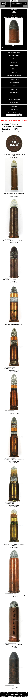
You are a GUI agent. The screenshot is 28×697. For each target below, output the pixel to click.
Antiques (14, 89)
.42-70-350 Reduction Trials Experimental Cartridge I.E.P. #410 (14, 370)
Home (3, 3)
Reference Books (14, 92)
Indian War (14, 72)
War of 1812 (14, 65)
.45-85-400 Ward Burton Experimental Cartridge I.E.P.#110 (14, 505)
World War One (14, 79)
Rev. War (14, 62)
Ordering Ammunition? (16, 3)
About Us (14, 106)
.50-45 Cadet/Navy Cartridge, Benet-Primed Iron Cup (14, 688)
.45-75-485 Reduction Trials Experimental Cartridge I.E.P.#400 (14, 461)
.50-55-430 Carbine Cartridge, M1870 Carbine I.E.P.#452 (14, 646)
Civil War (14, 69)
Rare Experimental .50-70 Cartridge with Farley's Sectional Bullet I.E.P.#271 (14, 195)
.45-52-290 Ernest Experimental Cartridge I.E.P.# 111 (14, 546)
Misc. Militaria (14, 86)
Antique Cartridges (14, 55)
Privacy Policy (10, 694)
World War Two (14, 82)
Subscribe (14, 6)
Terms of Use (18, 694)
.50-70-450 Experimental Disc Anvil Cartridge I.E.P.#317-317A (14, 596)
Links (25, 3)
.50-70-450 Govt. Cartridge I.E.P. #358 (14, 325)
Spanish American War (14, 76)
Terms (8, 3)
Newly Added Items (14, 52)
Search (8, 6)
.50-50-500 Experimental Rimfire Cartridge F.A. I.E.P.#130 (14, 281)
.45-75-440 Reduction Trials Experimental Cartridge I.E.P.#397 (14, 413)
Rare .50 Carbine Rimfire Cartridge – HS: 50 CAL (14, 156)
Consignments (14, 109)
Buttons (14, 59)
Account (20, 6)
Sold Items (14, 96)
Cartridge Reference (14, 99)
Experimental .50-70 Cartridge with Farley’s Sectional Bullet (14, 242)
